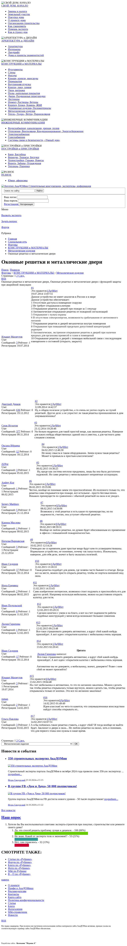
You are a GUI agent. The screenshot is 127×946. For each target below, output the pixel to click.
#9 (31, 539)
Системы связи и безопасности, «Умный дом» (34, 140)
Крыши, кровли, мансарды (23, 78)
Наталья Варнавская (12, 541)
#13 (38, 622)
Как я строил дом (17, 32)
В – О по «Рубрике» (19, 874)
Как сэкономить (17, 26)
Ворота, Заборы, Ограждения (24, 163)
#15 (32, 676)
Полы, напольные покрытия (24, 93)
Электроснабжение (19, 134)
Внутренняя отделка (19, 84)
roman (4, 699)
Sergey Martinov (10, 504)
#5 (37, 462)
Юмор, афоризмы (18, 180)
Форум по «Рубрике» (20, 862)
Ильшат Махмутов (11, 336)
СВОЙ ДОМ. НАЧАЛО (14, 5)
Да (49, 290)
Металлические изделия (21, 111)
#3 (35, 422)
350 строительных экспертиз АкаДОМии (37, 758)
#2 (36, 401)
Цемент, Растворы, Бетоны (23, 102)
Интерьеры (14, 49)
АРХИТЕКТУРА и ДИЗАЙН (17, 40)
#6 (30, 481)
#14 (39, 641)
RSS (3, 278)
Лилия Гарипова (10, 624)
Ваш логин (10, 197)
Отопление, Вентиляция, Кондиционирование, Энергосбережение (46, 131)
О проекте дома (17, 20)
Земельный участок (19, 14)
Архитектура (15, 46)
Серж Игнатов (9, 425)
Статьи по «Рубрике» (20, 859)
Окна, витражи (16, 90)
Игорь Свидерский (16, 780)
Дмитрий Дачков (11, 404)
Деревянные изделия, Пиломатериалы (29, 108)
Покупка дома (16, 17)
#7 (42, 502)
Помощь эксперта (18, 29)
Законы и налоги (17, 11)
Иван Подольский (11, 605)
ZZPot (4, 464)
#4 (43, 444)
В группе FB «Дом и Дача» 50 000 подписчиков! (42, 786)
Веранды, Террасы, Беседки (23, 157)
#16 (45, 697)
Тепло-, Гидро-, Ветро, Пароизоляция (29, 114)
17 (17, 570)
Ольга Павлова (10, 719)
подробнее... (15, 774)
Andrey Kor (7, 482)
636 (18, 410)
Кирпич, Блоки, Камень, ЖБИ (25, 105)
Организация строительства (24, 23)
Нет (55, 290)
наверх (5, 879)
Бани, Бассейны (17, 154)
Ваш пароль (10, 200)
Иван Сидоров (9, 564)
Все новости (8, 810)
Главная (12, 238)
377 (18, 431)
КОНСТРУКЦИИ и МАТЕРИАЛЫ (21, 63)
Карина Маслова (10, 522)
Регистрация (11, 204)
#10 (37, 561)
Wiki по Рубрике (17, 871)
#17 (33, 716)
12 (17, 451)
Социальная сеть (17, 241)
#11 (35, 582)
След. (21, 275)
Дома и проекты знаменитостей (26, 55)
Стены (11, 72)
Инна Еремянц (9, 585)
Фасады (12, 75)
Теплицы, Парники (19, 166)
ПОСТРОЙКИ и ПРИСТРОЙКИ (20, 148)
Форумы (13, 244)
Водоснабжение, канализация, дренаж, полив (33, 128)
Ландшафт (14, 52)
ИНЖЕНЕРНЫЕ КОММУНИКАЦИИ (23, 122)
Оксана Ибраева (10, 445)
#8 (41, 521)
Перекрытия (15, 81)
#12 (39, 604)
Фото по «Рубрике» (19, 868)
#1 (32, 287)
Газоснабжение (16, 137)
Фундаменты (15, 69)
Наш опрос (11, 817)
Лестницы (14, 99)
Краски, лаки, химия (19, 87)
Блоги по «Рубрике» (19, 865)
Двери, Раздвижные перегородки (26, 96)
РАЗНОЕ (6, 174)
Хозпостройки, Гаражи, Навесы (26, 160)
